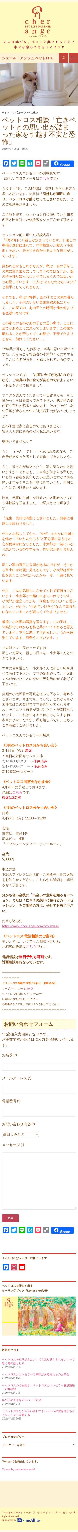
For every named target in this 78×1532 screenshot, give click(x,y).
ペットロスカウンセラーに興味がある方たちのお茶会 (35, 1374)
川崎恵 (24, 148)
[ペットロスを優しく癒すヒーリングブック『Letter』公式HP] (39, 1315)
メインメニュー (73, 58)
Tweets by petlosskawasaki (18, 1469)
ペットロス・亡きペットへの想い (20, 112)
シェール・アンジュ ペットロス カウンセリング (30, 58)
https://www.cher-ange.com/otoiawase (30, 926)
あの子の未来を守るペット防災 (21, 1400)
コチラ (29, 988)
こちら (44, 178)
